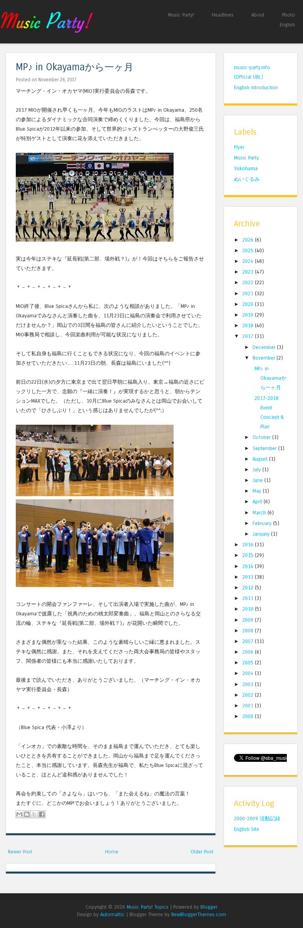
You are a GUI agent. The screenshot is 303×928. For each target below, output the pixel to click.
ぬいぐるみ (247, 179)
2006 (248, 652)
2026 (248, 240)
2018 (248, 325)
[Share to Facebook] (42, 814)
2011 (248, 598)
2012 (248, 588)
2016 (248, 544)
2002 (248, 695)
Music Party (246, 158)
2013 (248, 577)
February (262, 523)
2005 (248, 663)
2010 (248, 609)
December (264, 347)
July (257, 469)
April (258, 501)
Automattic (112, 914)
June (258, 480)
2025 (248, 250)
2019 (248, 315)
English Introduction (256, 87)
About (257, 15)
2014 (248, 566)
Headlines (223, 15)
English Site (246, 829)
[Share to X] (34, 814)
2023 (248, 272)
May (257, 491)
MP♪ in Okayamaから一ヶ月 (74, 67)
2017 (248, 336)
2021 (248, 293)
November (264, 358)
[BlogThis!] (27, 814)
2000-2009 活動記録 (257, 818)
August (260, 459)
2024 (248, 261)
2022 (248, 282)
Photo (288, 15)
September (265, 448)
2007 (248, 641)
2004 (248, 673)
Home (111, 852)
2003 (248, 684)
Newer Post (20, 852)
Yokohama (246, 168)
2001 (248, 706)
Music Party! (181, 15)
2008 (248, 631)
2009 (248, 620)
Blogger (208, 907)
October (262, 437)
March (259, 513)
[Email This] (19, 814)
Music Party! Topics (147, 907)
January (261, 534)
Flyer (239, 147)
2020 (248, 304)
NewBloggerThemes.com (198, 914)
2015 (248, 555)
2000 (248, 716)
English (287, 25)
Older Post (202, 852)
